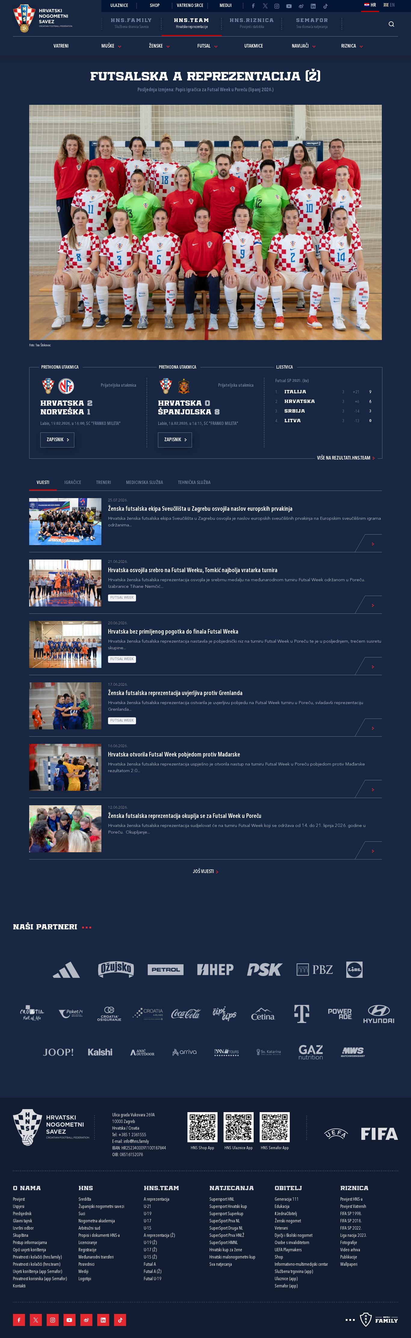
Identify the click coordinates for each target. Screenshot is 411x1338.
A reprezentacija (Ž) (159, 1236)
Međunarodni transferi (96, 1257)
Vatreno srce (190, 6)
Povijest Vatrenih (353, 1207)
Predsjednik (22, 1214)
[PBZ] (314, 969)
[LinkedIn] (313, 6)
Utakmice (253, 46)
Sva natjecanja (220, 1264)
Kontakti (19, 1286)
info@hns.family (136, 1142)
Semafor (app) (286, 1286)
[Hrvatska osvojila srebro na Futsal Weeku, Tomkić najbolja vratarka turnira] (65, 583)
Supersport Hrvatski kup (228, 1207)
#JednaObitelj (286, 1214)
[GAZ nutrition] (311, 1051)
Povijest (19, 1199)
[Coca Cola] (186, 1013)
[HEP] (215, 969)
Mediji (226, 6)
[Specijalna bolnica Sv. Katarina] (269, 1051)
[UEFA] (336, 1133)
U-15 (147, 1228)
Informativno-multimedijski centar (301, 1264)
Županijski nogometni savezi (101, 1207)
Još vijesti (203, 871)
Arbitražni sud (89, 1228)
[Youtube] (289, 6)
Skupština (20, 1236)
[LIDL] (354, 969)
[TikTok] (325, 6)
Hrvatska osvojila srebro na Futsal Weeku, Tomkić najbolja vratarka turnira (192, 571)
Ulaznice (119, 6)
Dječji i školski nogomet (293, 1236)
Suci (82, 1214)
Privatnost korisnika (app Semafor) (40, 1279)
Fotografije (348, 1243)
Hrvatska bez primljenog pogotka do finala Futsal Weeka (173, 632)
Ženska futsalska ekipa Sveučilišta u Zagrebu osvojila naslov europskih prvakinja (200, 509)
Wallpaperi (348, 1264)
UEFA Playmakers (288, 1250)
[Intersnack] (225, 1013)
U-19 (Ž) (150, 1243)
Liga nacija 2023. (353, 1236)
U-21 (147, 1207)
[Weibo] (301, 6)
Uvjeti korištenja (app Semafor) (37, 1272)
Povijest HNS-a (351, 1199)
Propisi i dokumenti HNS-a (99, 1236)
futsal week (122, 598)
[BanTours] (227, 1051)
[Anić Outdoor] (142, 1051)
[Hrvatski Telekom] (302, 1013)
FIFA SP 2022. (351, 1228)
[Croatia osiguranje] (109, 1013)
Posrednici (86, 1264)
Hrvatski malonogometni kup (232, 1257)
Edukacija (282, 1207)
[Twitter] (265, 6)
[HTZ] (32, 1013)
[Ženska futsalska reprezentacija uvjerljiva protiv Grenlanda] (65, 705)
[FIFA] (379, 1133)
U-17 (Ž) (150, 1250)
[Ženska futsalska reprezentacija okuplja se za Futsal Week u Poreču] (65, 828)
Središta (85, 1199)
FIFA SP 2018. (351, 1221)
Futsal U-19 (152, 1279)
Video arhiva (350, 1250)
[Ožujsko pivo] (116, 969)
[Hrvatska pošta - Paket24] (70, 1013)
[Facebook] (253, 6)
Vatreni (61, 46)
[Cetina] (263, 1013)
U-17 (147, 1221)
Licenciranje (88, 1243)
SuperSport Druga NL (226, 1228)
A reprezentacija (156, 1199)
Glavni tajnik (22, 1221)
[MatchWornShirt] (353, 1051)
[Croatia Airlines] (147, 1013)
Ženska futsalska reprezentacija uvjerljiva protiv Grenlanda (175, 694)
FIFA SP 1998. (351, 1214)
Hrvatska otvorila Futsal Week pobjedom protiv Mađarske (174, 755)
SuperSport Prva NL (224, 1221)
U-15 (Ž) (150, 1257)
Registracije (88, 1250)
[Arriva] (184, 1051)
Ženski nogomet (288, 1221)
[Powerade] (340, 1013)
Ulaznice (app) (286, 1279)
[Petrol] (165, 969)
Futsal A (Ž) (152, 1272)
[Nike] (66, 969)
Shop (155, 6)
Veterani (281, 1228)
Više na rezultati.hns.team (343, 458)
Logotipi (85, 1279)
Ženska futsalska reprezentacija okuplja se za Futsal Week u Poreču (184, 816)
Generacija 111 (287, 1199)
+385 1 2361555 (132, 1135)
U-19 (147, 1214)
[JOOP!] (58, 1051)
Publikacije (348, 1257)
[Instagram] (277, 6)
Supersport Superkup (226, 1214)
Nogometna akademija (97, 1221)
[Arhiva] (391, 24)
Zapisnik (55, 440)
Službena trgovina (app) (294, 1272)
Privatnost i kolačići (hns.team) (36, 1264)
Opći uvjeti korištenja (29, 1250)
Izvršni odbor (23, 1228)
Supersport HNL (221, 1199)
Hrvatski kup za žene (225, 1250)
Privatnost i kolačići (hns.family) (37, 1257)
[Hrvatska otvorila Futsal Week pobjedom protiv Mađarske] (65, 767)
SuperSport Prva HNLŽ (226, 1236)
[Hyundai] (379, 1013)
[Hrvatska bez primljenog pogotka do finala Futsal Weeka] (65, 644)
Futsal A (150, 1264)
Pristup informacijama (30, 1243)
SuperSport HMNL (223, 1243)
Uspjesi (18, 1207)
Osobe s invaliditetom (292, 1243)
